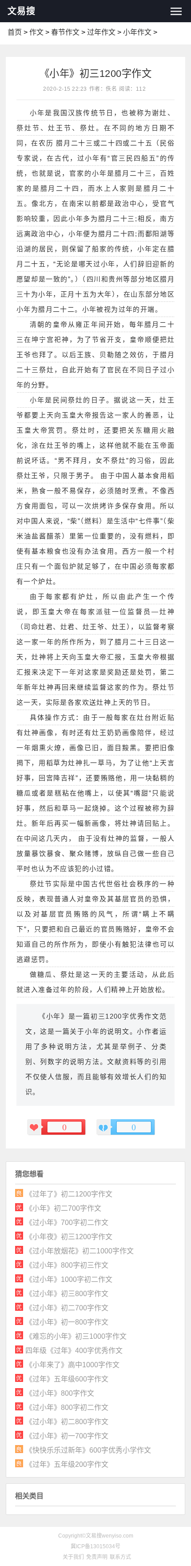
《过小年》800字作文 (59, 1393)
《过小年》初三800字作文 (66, 1293)
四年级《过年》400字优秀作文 (74, 1350)
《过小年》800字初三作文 (66, 1265)
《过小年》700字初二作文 (66, 1222)
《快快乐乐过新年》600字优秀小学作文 (88, 1450)
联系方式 (120, 1557)
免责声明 (96, 1557)
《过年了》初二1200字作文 (68, 1194)
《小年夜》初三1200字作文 (68, 1237)
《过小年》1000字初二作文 (68, 1279)
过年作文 (101, 32)
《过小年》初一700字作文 (66, 1436)
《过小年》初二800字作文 (66, 1421)
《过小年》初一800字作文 (66, 1322)
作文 (36, 32)
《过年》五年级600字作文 (66, 1379)
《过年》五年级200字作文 (66, 1464)
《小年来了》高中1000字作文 (72, 1365)
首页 (15, 32)
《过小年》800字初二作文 (66, 1407)
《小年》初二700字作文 (63, 1208)
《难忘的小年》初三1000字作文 (76, 1336)
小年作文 (137, 32)
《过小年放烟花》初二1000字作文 (79, 1251)
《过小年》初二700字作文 (66, 1308)
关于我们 (73, 1557)
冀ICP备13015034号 (95, 1546)
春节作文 (65, 32)
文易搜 (22, 11)
